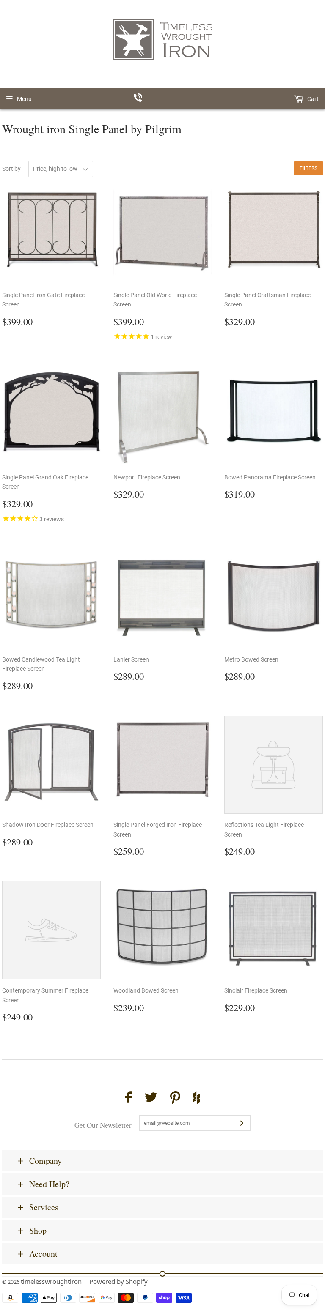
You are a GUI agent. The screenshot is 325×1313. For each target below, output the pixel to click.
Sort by (11, 168)
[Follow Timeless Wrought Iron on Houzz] (197, 1099)
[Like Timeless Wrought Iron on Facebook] (128, 1098)
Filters (308, 168)
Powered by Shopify (118, 1281)
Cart (312, 99)
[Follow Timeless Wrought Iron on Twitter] (151, 1098)
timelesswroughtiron (51, 1281)
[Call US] (163, 99)
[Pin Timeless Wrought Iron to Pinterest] (175, 1099)
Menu (24, 99)
